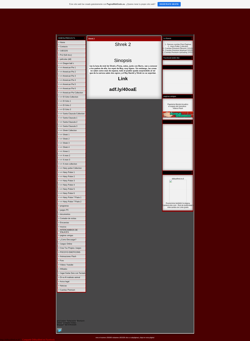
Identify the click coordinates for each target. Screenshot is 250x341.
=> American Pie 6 (68, 88)
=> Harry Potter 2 (67, 176)
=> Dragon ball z (67, 63)
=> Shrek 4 (64, 147)
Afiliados (63, 269)
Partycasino (71, 321)
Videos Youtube (66, 265)
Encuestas (64, 223)
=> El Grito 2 (65, 105)
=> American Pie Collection (71, 93)
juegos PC (64, 210)
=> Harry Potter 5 (67, 189)
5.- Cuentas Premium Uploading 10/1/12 (178, 52)
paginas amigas (66, 235)
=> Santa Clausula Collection (72, 114)
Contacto (64, 47)
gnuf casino (61, 321)
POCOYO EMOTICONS (70, 252)
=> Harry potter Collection (71, 168)
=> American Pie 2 (68, 72)
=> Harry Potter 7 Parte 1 (70, 197)
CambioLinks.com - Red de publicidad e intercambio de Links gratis (178, 206)
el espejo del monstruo (177, 106)
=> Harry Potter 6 (67, 193)
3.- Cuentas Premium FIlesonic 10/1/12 (178, 48)
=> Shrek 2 (64, 139)
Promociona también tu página (178, 203)
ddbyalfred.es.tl (178, 179)
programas (64, 206)
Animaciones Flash (68, 256)
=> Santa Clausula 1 (68, 118)
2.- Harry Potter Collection (178, 46)
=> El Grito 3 (65, 109)
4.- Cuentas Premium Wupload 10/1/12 (178, 50)
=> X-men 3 (65, 160)
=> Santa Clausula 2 (68, 122)
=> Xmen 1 (64, 151)
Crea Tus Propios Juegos (70, 248)
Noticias (63, 286)
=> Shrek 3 (64, 143)
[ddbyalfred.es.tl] (178, 202)
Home (62, 42)
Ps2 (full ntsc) (66, 55)
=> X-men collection (68, 164)
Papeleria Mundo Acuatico (178, 104)
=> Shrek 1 (64, 135)
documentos (65, 214)
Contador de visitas (68, 218)
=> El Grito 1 (65, 101)
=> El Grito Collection (69, 97)
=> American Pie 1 (68, 67)
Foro (62, 261)
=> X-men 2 (65, 155)
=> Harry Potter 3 (67, 181)
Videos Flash (178, 108)
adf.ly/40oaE (123, 89)
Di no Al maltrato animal (70, 277)
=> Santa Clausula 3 (68, 126)
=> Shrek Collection (68, 130)
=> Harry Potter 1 (67, 172)
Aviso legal (64, 281)
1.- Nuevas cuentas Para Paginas (178, 44)
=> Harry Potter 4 (67, 185)
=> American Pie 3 (68, 76)
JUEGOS (64, 51)
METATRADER (70, 325)
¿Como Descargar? (68, 240)
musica (63, 227)
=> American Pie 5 (68, 84)
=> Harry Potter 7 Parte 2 (70, 202)
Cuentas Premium (67, 290)
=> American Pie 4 (68, 80)
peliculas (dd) (65, 59)
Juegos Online (66, 244)
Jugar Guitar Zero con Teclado (72, 273)
